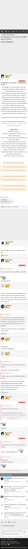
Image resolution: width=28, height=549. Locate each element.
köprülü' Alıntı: (5, 314)
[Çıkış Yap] (26, 31)
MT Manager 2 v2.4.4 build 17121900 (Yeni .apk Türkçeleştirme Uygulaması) (14, 123)
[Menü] (2, 31)
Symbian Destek (10, 499)
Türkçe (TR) (11, 539)
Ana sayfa (5, 544)
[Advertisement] (14, 15)
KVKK (13, 543)
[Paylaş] (27, 81)
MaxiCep (4, 539)
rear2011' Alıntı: (5, 457)
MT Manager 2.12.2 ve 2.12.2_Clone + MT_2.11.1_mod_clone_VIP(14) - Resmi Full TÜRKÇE (15, 488)
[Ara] (20, 31)
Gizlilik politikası (6, 543)
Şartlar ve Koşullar (13, 541)
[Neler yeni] (17, 31)
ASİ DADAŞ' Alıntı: (6, 361)
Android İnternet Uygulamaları (13, 481)
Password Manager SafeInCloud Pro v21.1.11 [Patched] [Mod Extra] (15, 514)
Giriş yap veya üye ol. (7, 202)
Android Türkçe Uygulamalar (16, 491)
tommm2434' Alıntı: (6, 269)
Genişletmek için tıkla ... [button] (14, 418)
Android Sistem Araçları (16, 508)
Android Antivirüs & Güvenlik (17, 516)
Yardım (18, 543)
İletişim (4, 541)
